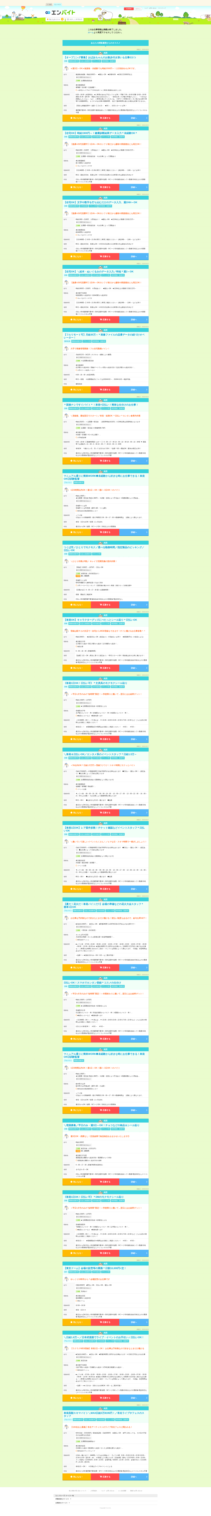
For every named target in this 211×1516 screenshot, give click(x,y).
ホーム (91, 32)
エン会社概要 (122, 1490)
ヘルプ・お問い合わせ (150, 8)
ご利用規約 (93, 1490)
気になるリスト (56, 19)
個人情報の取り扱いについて (77, 1490)
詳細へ (134, 118)
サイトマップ (162, 8)
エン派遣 (49, 4)
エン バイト (57, 4)
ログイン (138, 8)
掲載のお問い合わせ (136, 1490)
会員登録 (129, 8)
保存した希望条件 (76, 19)
